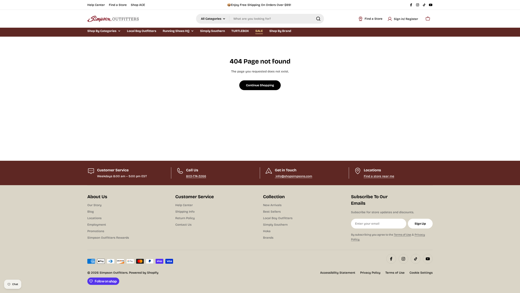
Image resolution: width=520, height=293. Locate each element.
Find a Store (118, 5)
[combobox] (260, 19)
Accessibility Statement (337, 272)
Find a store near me (379, 176)
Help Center (96, 5)
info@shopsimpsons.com (293, 176)
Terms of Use (402, 234)
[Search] (318, 18)
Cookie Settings (421, 272)
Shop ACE (138, 5)
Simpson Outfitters (114, 272)
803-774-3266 (196, 176)
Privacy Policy (370, 272)
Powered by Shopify (143, 272)
